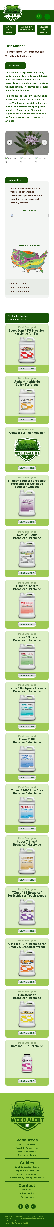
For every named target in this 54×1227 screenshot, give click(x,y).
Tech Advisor (27, 1190)
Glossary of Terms (27, 1155)
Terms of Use (27, 1197)
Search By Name (9, 29)
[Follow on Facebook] (20, 1206)
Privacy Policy (27, 1193)
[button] (44, 142)
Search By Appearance (26, 28)
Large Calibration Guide (27, 1171)
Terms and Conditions (22, 1223)
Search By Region (44, 29)
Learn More (27, 368)
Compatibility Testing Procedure (27, 1178)
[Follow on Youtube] (33, 1206)
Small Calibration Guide (27, 1167)
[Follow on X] (27, 1206)
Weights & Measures (27, 1174)
